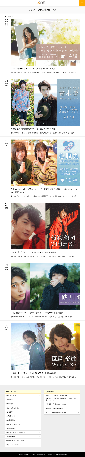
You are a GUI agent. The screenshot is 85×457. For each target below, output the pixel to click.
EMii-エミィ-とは (12, 395)
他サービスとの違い (12, 408)
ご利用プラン (10, 412)
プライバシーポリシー (13, 445)
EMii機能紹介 (10, 420)
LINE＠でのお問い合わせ (14, 424)
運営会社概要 (10, 436)
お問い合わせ (10, 428)
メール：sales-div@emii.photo (56, 412)
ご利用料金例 (10, 416)
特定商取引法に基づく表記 (15, 440)
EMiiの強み (10, 404)
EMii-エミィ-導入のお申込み (15, 432)
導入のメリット (11, 399)
